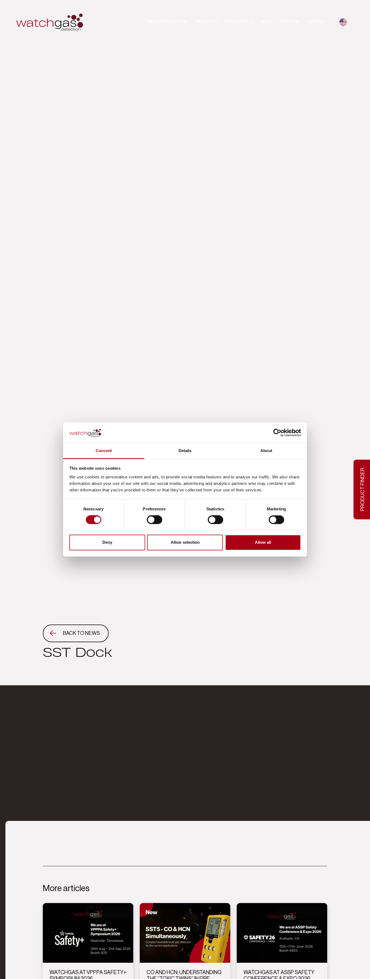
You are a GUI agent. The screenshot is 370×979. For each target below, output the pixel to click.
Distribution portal (167, 22)
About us (290, 22)
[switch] (154, 520)
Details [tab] (185, 450)
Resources (236, 22)
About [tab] (266, 450)
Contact (316, 22)
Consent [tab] (104, 450)
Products (206, 22)
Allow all (263, 542)
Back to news (81, 633)
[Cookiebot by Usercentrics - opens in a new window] (277, 433)
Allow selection (185, 542)
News (267, 22)
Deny (107, 542)
